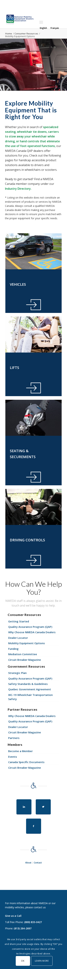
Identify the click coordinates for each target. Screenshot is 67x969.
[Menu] (41, 22)
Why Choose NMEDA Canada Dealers (32, 632)
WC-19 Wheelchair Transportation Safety (30, 697)
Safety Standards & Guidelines (28, 684)
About (28, 862)
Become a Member (20, 751)
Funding (13, 649)
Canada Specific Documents (26, 762)
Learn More (42, 960)
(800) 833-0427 (33, 922)
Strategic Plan (17, 673)
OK (22, 960)
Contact (38, 862)
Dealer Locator (18, 638)
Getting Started (18, 621)
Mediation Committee (22, 654)
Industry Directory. (18, 189)
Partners (13, 738)
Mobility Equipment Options (26, 643)
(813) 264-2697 (22, 928)
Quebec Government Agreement (29, 689)
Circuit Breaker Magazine (24, 659)
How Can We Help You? (33, 588)
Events (12, 756)
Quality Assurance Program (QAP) (30, 627)
